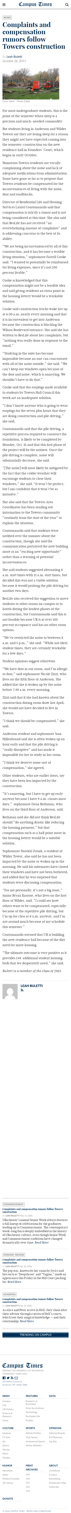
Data (52, 1396)
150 (28, 1479)
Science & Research (7, 1414)
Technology (31, 1412)
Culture (7, 1428)
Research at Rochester (31, 1402)
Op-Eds (53, 1441)
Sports (30, 1428)
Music (5, 1453)
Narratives (7, 1470)
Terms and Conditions (38, 1511)
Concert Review (14, 1255)
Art (3, 1441)
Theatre (6, 1458)
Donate (7, 1498)
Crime (5, 1420)
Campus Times (35, 4)
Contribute (54, 1470)
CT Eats (6, 1437)
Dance (5, 1445)
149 (28, 1474)
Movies (6, 1450)
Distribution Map (57, 1483)
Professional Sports (35, 1441)
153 (28, 1491)
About (53, 1465)
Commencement (14, 1204)
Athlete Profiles (33, 1433)
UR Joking (7, 1483)
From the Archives (35, 1408)
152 (28, 1487)
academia (10, 1294)
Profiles (29, 1420)
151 (28, 1483)
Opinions (55, 1428)
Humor (7, 1465)
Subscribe (54, 1487)
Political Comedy (10, 1479)
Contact (53, 1475)
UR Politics (7, 1409)
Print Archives (32, 1467)
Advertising (54, 1479)
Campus (6, 1401)
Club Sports (31, 1437)
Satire (5, 1475)
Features (32, 1396)
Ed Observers (55, 1437)
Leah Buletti (14, 56)
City (4, 1405)
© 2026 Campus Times (13, 1511)
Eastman (6, 1433)
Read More (42, 1242)
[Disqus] (35, 1051)
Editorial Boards (57, 1433)
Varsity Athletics (34, 1445)
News (7, 17)
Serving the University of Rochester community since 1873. (23, 1372)
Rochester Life (33, 1416)
